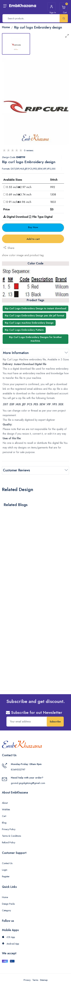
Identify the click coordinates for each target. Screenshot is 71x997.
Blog (4, 822)
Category (6, 910)
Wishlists (6, 809)
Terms (35, 980)
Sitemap (44, 980)
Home (5, 897)
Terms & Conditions (11, 836)
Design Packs (8, 903)
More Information (16, 352)
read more (11, 567)
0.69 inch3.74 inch (18, 194)
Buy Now (33, 227)
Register (6, 876)
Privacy (27, 980)
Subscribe (55, 721)
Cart (4, 816)
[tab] (16, 44)
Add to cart (33, 239)
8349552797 (18, 769)
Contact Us (7, 863)
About (5, 803)
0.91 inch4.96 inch (18, 202)
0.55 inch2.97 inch (18, 187)
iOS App (10, 937)
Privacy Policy (8, 829)
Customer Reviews (16, 470)
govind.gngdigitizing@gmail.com (28, 783)
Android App (12, 943)
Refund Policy (8, 842)
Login (4, 869)
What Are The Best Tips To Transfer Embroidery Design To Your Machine (32, 558)
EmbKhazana (22, 5)
